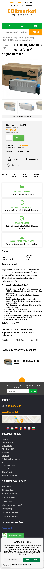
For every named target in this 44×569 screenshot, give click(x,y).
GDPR (3, 462)
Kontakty (5, 439)
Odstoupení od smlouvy (9, 476)
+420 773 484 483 (17, 2)
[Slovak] (25, 428)
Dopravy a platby (7, 446)
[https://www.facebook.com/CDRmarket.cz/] (7, 528)
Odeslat (33, 391)
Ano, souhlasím (31, 560)
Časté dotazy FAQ (8, 452)
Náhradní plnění (7, 472)
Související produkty (36, 175)
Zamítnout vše (12, 560)
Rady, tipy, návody (7, 443)
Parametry (5, 174)
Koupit (18, 138)
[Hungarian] (12, 428)
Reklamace (5, 456)
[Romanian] (20, 428)
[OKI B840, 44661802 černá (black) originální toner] (22, 79)
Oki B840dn (34, 340)
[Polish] (16, 428)
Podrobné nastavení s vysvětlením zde (22, 564)
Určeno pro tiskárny (24, 175)
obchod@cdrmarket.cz (25, 5)
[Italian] (29, 428)
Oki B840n (5, 340)
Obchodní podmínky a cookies (11, 459)
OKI (20, 38)
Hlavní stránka (6, 38)
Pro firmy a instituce (8, 466)
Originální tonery (29, 38)
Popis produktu (14, 175)
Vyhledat (36, 32)
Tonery (15, 38)
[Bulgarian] (33, 428)
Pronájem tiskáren (8, 469)
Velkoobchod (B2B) (8, 449)
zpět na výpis (5, 46)
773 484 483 (11, 406)
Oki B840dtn (20, 340)
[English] (7, 428)
